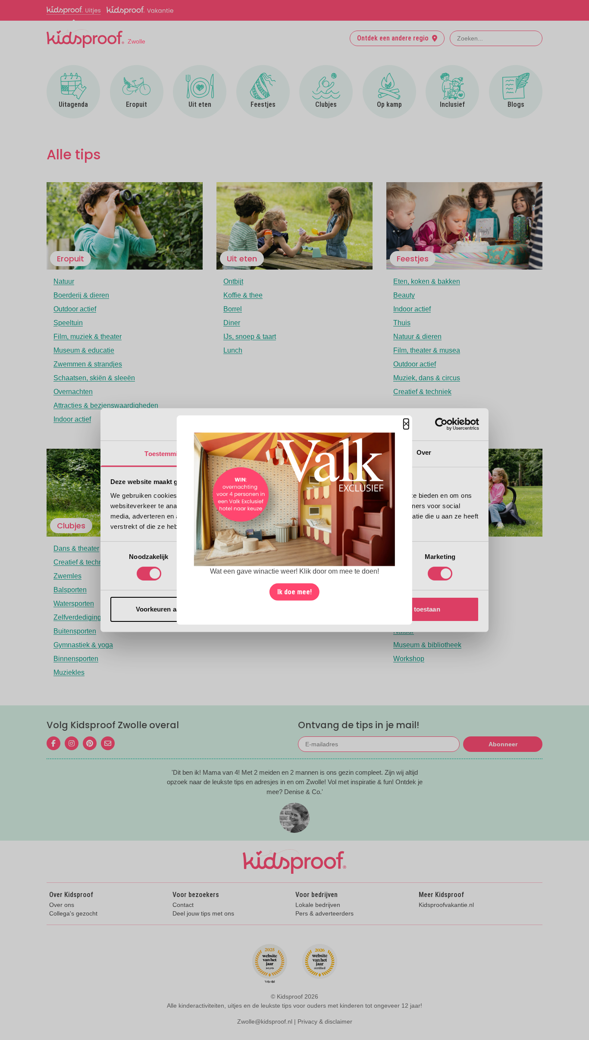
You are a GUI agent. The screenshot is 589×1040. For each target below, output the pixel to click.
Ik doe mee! (294, 592)
